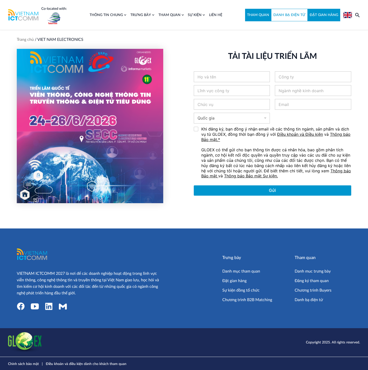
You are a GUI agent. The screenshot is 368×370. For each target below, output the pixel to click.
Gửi (272, 190)
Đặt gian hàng (234, 281)
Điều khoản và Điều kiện (300, 134)
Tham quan (169, 15)
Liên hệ (215, 15)
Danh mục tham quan (241, 271)
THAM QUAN (258, 15)
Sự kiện (195, 15)
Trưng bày (140, 15)
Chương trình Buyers (313, 290)
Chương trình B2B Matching (247, 300)
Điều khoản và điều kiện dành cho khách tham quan (86, 364)
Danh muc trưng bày (313, 271)
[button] (357, 15)
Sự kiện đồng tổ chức (241, 290)
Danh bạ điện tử (309, 300)
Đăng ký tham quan (312, 281)
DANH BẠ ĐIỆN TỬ (289, 15)
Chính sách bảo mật (23, 364)
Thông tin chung (106, 15)
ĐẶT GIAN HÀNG (324, 15)
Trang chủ (25, 40)
